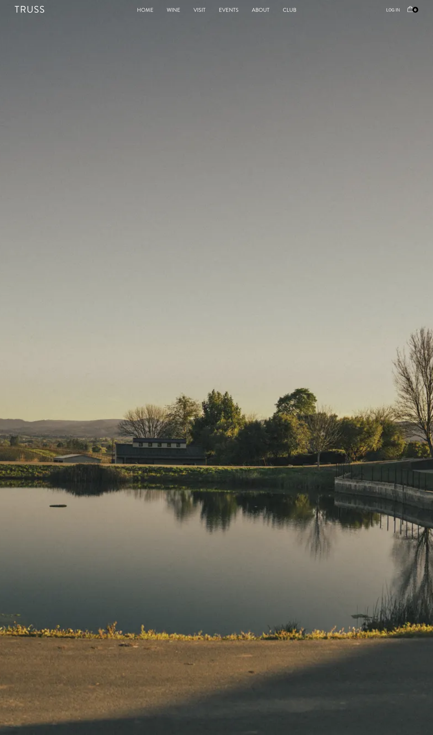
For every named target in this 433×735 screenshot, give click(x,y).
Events (229, 10)
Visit (200, 10)
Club (289, 10)
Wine (173, 10)
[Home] (29, 11)
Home (145, 10)
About (261, 10)
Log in (393, 10)
